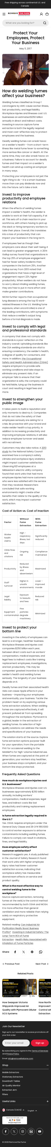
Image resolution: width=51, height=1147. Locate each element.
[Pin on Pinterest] (32, 952)
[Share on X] (23, 952)
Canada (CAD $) (14, 1109)
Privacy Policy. (12, 1053)
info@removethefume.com (20, 1058)
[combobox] (25, 23)
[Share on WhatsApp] (40, 952)
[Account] (41, 14)
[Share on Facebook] (15, 952)
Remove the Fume (17, 1142)
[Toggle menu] (4, 14)
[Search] (44, 23)
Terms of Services (40, 1050)
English (31, 1110)
